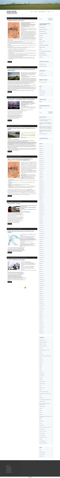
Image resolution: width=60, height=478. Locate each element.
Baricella (40, 357)
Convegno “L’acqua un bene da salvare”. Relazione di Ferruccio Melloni (21, 129)
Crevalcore (41, 379)
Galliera (40, 389)
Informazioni (41, 397)
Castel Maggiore (41, 373)
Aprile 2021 (41, 271)
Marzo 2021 (41, 273)
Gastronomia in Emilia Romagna (43, 45)
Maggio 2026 (41, 152)
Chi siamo (35, 11)
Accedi (40, 450)
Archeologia (41, 35)
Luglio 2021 (41, 265)
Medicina (40, 410)
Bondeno (40, 367)
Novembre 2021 (41, 257)
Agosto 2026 (41, 146)
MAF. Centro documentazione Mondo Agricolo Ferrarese (44, 404)
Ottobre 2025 (41, 166)
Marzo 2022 (41, 249)
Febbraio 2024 (41, 203)
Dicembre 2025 (41, 162)
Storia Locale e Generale (42, 55)
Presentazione (41, 73)
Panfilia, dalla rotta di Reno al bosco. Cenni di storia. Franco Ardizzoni (21, 231)
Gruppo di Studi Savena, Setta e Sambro (45, 393)
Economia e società (42, 41)
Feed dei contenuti (42, 452)
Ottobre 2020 (41, 283)
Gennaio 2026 (41, 160)
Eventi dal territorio (42, 383)
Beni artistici (41, 37)
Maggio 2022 (41, 245)
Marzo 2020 (41, 297)
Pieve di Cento (41, 421)
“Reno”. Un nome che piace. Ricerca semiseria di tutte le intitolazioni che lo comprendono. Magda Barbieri (20, 159)
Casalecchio (41, 371)
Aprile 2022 (41, 247)
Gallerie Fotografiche (42, 11)
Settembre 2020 (41, 285)
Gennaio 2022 (41, 253)
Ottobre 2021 (41, 259)
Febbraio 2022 (41, 251)
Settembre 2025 (41, 168)
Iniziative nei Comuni (42, 64)
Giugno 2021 (41, 267)
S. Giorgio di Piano (42, 429)
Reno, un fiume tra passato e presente (17, 18)
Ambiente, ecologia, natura (43, 33)
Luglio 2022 (41, 241)
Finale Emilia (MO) (42, 387)
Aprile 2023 (41, 223)
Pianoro (40, 419)
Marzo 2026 (41, 156)
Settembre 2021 (41, 261)
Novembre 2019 (41, 305)
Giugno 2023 (41, 219)
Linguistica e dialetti (42, 47)
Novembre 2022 (41, 233)
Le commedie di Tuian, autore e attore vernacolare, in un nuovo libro (45, 120)
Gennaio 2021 (41, 277)
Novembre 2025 (41, 164)
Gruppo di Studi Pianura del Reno (12, 12)
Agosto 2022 (41, 239)
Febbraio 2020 (41, 299)
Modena (40, 412)
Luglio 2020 (41, 289)
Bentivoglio (41, 361)
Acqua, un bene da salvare (43, 29)
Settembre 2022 (41, 237)
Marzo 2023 (41, 225)
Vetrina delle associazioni (43, 66)
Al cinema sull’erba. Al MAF (43, 133)
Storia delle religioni (42, 53)
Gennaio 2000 (41, 332)
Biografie (40, 39)
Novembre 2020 (41, 281)
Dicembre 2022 (41, 231)
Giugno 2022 (41, 243)
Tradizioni (40, 57)
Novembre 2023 (41, 209)
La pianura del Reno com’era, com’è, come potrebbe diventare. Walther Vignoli (22, 70)
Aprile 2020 (41, 295)
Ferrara (40, 385)
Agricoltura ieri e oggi (42, 31)
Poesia (40, 49)
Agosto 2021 (41, 263)
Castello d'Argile (41, 375)
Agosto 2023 (41, 215)
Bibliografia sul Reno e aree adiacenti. (16, 20)
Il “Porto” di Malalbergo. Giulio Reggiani (16, 259)
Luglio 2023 (41, 217)
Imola (40, 395)
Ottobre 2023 (41, 211)
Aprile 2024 (41, 199)
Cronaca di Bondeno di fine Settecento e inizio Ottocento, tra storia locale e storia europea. (45, 131)
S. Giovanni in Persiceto (42, 431)
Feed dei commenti (42, 454)
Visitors (8, 463)
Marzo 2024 (41, 201)
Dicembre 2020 (41, 279)
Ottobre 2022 (41, 235)
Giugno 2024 (41, 195)
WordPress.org (41, 456)
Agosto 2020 (41, 287)
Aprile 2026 (41, 154)
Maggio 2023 (41, 221)
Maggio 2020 (41, 293)
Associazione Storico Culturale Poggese (45, 355)
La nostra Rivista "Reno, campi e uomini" (45, 399)
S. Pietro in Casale (42, 433)
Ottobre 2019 (41, 307)
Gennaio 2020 (41, 301)
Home (32, 11)
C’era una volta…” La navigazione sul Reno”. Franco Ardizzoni (21, 99)
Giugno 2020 (41, 291)
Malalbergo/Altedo (14, 257)
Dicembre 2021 (41, 255)
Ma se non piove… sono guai (14, 203)
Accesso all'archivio (42, 27)
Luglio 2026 (41, 148)
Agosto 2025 (41, 170)
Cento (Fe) (40, 377)
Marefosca (40, 408)
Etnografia (40, 43)
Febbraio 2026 (41, 158)
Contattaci (48, 11)
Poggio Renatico (41, 425)
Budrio (40, 369)
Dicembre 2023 (41, 207)
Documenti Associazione (42, 75)
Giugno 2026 (41, 150)
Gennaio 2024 (41, 205)
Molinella (40, 414)
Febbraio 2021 (41, 275)
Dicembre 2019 (41, 303)
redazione (9, 18)
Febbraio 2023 (41, 227)
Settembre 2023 (41, 213)
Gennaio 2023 (41, 229)
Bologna (40, 365)
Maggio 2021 (41, 269)
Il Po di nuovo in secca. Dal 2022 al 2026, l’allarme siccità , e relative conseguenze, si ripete (45, 123)
